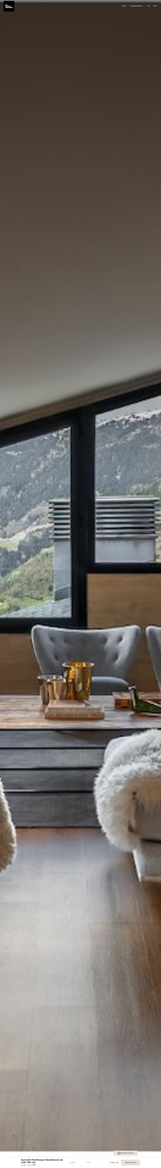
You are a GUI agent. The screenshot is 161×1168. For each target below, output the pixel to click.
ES (149, 6)
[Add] (117, 1162)
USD (155, 6)
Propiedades (136, 6)
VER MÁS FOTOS (127, 1153)
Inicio (124, 6)
